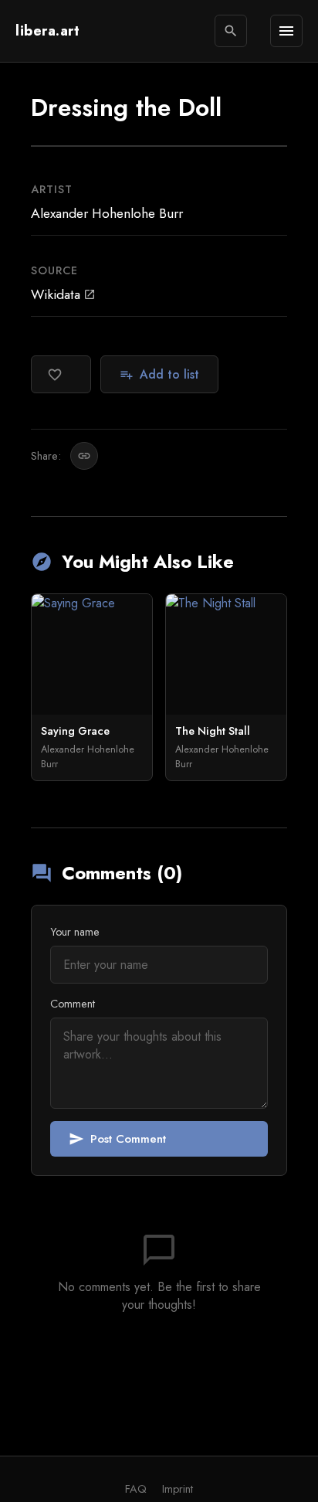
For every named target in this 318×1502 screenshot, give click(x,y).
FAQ (136, 1489)
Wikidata (63, 294)
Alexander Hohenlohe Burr (107, 213)
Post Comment (117, 1138)
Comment (72, 1003)
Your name (75, 932)
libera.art (47, 31)
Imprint (177, 1489)
